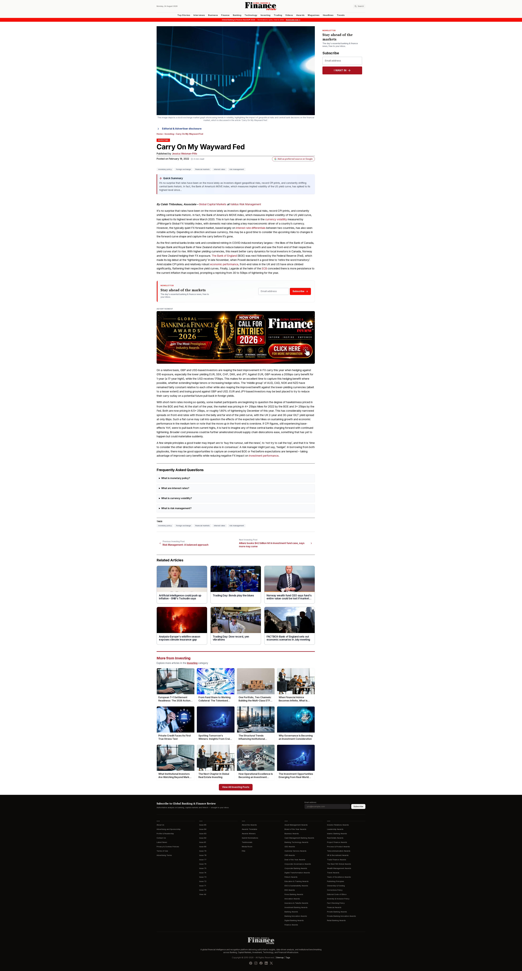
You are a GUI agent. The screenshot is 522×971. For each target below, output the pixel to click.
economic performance (224, 264)
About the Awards (249, 825)
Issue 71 (202, 886)
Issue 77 (202, 860)
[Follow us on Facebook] (261, 962)
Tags (287, 957)
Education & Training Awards (297, 881)
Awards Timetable (249, 829)
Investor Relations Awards (338, 825)
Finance (225, 15)
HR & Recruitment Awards (338, 855)
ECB (264, 268)
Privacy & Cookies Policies (168, 847)
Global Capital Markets (212, 204)
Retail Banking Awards (336, 920)
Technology (251, 15)
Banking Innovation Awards (296, 916)
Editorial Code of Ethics (337, 894)
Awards (300, 15)
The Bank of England (224, 255)
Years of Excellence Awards (339, 877)
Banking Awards (291, 912)
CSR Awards (290, 855)
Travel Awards (333, 873)
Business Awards (292, 834)
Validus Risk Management (245, 204)
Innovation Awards (292, 899)
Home (160, 134)
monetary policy (165, 169)
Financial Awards (334, 907)
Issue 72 (202, 881)
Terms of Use (162, 851)
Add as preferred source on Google (295, 159)
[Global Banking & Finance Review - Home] (261, 6)
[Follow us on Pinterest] (250, 962)
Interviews (199, 15)
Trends (341, 15)
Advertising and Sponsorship (169, 829)
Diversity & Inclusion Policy (338, 899)
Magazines (313, 15)
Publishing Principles (335, 881)
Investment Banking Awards (296, 907)
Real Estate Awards (335, 838)
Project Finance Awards (337, 842)
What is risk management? (176, 508)
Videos (289, 15)
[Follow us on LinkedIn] (266, 962)
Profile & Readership (165, 834)
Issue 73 (202, 877)
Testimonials (247, 842)
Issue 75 (202, 868)
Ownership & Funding (336, 886)
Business (213, 15)
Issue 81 (202, 842)
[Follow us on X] (271, 962)
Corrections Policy (334, 890)
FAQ (243, 851)
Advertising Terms (164, 855)
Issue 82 (202, 838)
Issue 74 (202, 873)
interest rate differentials (250, 228)
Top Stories (183, 15)
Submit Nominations (250, 838)
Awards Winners (249, 834)
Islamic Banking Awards (337, 834)
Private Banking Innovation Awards (341, 916)
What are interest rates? (175, 488)
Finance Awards (291, 925)
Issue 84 (202, 829)
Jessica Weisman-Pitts (184, 153)
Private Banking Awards (337, 912)
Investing (266, 15)
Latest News (162, 842)
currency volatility (276, 219)
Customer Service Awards (295, 851)
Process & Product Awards (338, 847)
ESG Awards (290, 890)
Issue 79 (202, 851)
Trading (278, 15)
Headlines (328, 15)
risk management (236, 169)
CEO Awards (290, 847)
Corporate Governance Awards (298, 864)
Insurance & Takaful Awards (296, 903)
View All (202, 894)
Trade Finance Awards (336, 860)
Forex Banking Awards (294, 894)
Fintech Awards (291, 877)
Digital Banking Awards (294, 920)
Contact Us (161, 838)
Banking (237, 15)
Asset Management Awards (296, 825)
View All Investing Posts (235, 787)
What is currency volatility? (176, 498)
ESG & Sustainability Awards (296, 886)
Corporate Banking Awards (296, 868)
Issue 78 (202, 855)
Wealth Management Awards (339, 868)
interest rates (219, 169)
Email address (310, 802)
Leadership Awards (335, 829)
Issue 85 (202, 825)
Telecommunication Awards (338, 851)
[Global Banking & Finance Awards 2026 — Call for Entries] (236, 337)
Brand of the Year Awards (295, 829)
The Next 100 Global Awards (339, 864)
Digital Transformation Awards (297, 873)
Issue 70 (202, 890)
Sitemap (280, 957)
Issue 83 (202, 834)
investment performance (264, 455)
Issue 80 (202, 847)
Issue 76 (202, 864)
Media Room (247, 847)
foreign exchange (183, 169)
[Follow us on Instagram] (255, 962)
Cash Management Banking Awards (299, 838)
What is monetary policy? (175, 478)
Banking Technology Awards (296, 842)
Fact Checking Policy (336, 903)
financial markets (202, 169)
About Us (160, 825)
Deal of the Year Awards (295, 860)
